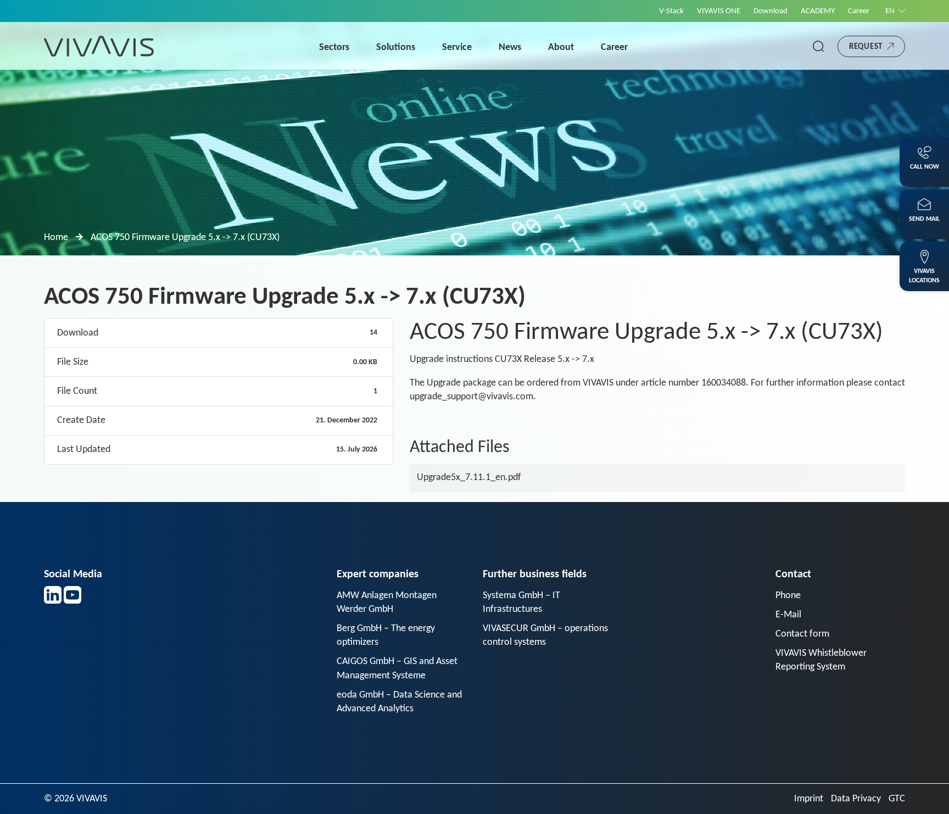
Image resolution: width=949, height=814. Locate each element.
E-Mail (788, 615)
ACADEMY (818, 11)
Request (866, 47)
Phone (788, 595)
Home (56, 237)
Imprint (808, 799)
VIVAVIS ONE (718, 11)
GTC (897, 799)
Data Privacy (856, 799)
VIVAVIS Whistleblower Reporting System (821, 660)
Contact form (802, 634)
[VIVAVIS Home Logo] (99, 46)
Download (770, 11)
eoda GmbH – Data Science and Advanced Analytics (399, 702)
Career (858, 11)
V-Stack (671, 11)
